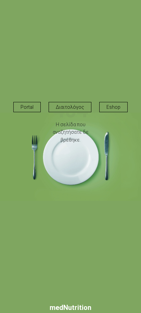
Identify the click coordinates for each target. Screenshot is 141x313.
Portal (27, 107)
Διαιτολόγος (70, 107)
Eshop (113, 107)
